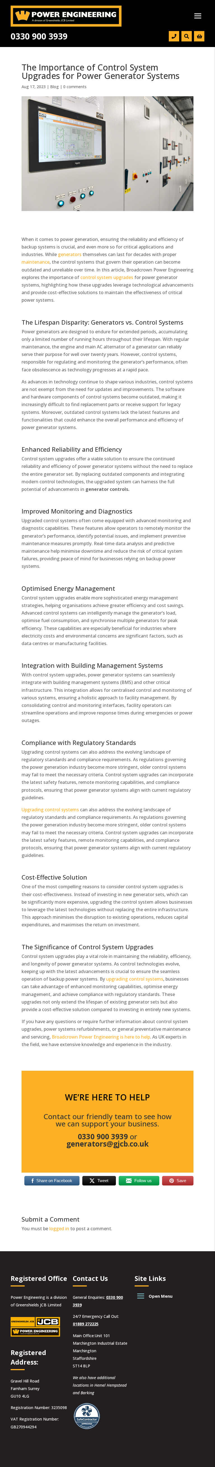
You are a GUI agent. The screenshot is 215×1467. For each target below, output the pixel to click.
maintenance (36, 262)
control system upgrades (106, 277)
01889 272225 (86, 1324)
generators (69, 254)
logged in (59, 1228)
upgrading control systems (134, 979)
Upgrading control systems (50, 810)
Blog (54, 86)
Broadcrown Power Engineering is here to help (101, 1037)
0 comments (75, 86)
